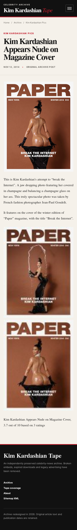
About (7, 493)
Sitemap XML (11, 498)
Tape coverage (12, 488)
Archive (17, 22)
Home (6, 22)
